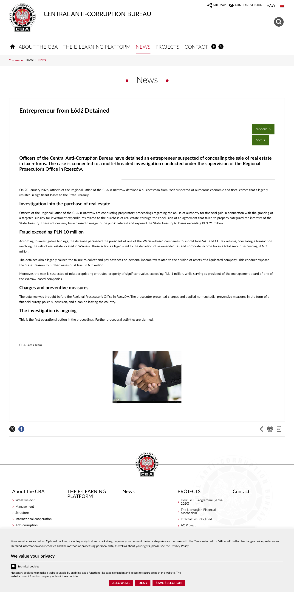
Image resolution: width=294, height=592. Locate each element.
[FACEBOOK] (214, 46)
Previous (260, 127)
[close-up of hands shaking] (147, 377)
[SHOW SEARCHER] (279, 21)
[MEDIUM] (270, 6)
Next (257, 138)
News (42, 60)
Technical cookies (28, 566)
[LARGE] (273, 6)
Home (30, 60)
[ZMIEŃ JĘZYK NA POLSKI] (282, 5)
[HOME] (12, 46)
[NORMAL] (268, 5)
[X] (221, 46)
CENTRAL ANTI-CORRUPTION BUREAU (80, 10)
